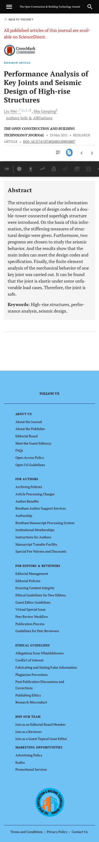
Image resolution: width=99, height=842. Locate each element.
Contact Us (80, 831)
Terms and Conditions (26, 831)
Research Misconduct (31, 702)
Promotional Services (31, 769)
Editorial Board (26, 436)
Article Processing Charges (35, 494)
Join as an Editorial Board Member (40, 724)
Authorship (23, 515)
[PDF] (69, 152)
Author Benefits (27, 501)
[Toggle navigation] (9, 7)
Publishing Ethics (28, 695)
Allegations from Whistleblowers (39, 653)
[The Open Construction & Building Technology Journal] (50, 802)
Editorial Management (31, 573)
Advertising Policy (28, 755)
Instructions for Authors (33, 537)
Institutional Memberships (35, 529)
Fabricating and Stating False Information (46, 667)
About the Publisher (30, 428)
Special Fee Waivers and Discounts (40, 551)
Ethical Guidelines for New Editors (40, 595)
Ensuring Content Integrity (35, 588)
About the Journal (28, 421)
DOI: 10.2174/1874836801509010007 (49, 141)
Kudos (20, 762)
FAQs (19, 450)
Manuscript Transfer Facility (36, 544)
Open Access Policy (29, 457)
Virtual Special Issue (30, 609)
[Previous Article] (82, 153)
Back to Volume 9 (21, 19)
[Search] (90, 7)
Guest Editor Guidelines (32, 602)
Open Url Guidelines (30, 464)
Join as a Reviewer (28, 731)
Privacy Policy (57, 831)
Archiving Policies (28, 486)
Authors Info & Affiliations (29, 118)
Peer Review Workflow (31, 616)
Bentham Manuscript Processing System (44, 522)
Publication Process (29, 624)
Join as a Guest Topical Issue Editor (41, 738)
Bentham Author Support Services (40, 508)
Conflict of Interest (29, 660)
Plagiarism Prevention (31, 674)
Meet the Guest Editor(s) (33, 443)
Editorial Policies (27, 580)
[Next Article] (92, 153)
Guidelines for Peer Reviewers (37, 631)
